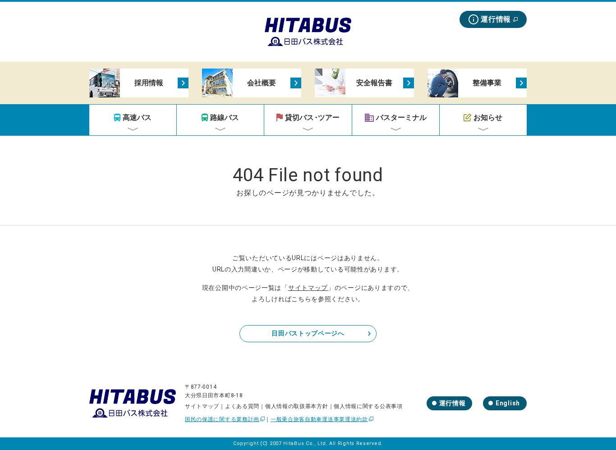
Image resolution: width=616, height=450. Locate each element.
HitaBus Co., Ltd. (305, 443)
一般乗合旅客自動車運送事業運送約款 (319, 419)
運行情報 (496, 19)
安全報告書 (374, 82)
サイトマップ (308, 287)
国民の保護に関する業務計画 (222, 419)
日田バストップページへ (308, 333)
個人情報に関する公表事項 (368, 406)
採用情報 (148, 82)
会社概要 (261, 82)
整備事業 (487, 82)
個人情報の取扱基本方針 (296, 406)
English (508, 403)
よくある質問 (242, 406)
